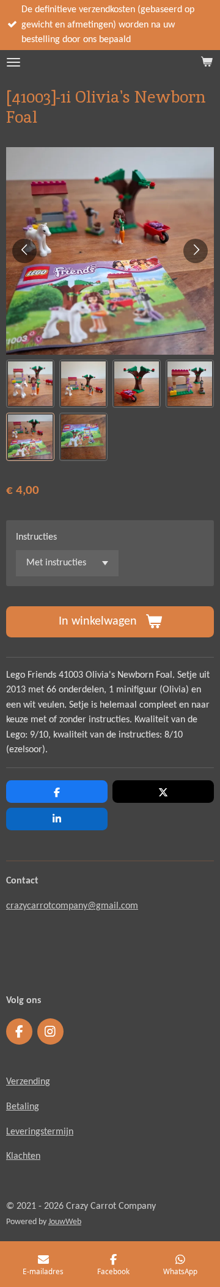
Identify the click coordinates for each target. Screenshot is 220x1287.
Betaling (22, 1107)
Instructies (36, 537)
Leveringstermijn (39, 1132)
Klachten (23, 1156)
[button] (30, 384)
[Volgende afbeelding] (195, 251)
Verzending (28, 1082)
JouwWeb (64, 1222)
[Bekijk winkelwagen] (206, 62)
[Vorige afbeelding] (24, 251)
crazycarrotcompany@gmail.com (72, 906)
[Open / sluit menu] (13, 62)
